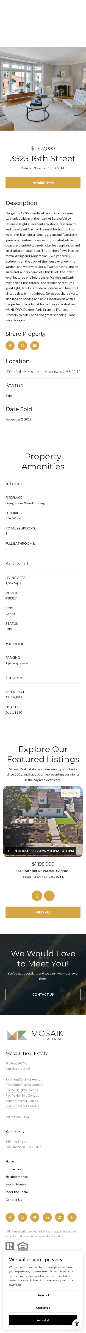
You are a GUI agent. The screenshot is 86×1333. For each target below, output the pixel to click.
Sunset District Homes (22, 1101)
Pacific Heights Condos (22, 1095)
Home (10, 1161)
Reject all (43, 1295)
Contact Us (14, 1199)
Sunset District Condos (22, 1106)
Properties (13, 1169)
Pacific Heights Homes (22, 1090)
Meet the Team (17, 1192)
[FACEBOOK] (10, 1217)
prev (37, 896)
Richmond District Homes (24, 1079)
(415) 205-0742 (17, 1063)
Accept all (43, 1320)
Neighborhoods (17, 1177)
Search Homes (16, 1184)
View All (43, 912)
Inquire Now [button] (43, 183)
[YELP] (72, 1217)
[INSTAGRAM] (22, 1217)
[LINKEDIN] (47, 1217)
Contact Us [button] (43, 994)
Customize (43, 1307)
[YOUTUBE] (34, 1217)
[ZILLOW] (59, 1217)
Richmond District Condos (24, 1085)
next (49, 896)
